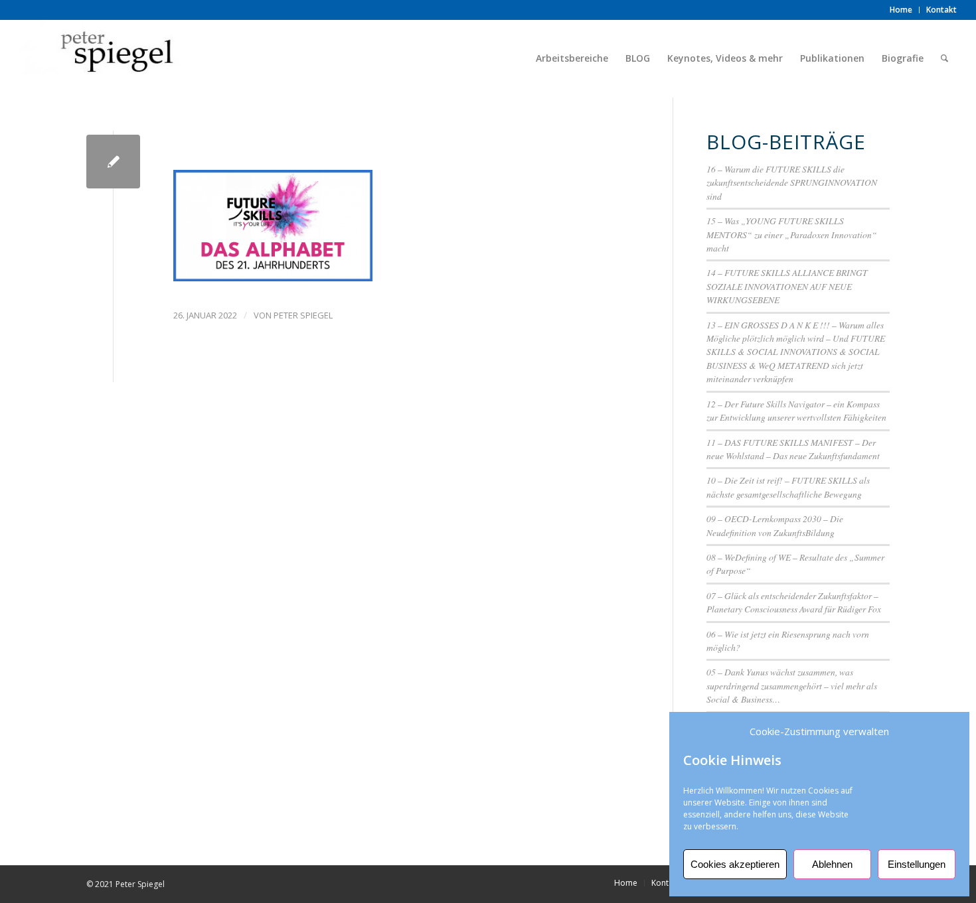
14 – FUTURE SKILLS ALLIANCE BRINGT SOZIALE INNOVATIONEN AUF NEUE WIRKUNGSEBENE (787, 286)
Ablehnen (832, 864)
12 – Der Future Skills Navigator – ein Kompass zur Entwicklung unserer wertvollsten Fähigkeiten (796, 410)
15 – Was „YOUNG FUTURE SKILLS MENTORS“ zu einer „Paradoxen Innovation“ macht (791, 234)
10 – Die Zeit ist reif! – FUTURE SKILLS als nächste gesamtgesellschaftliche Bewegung (788, 487)
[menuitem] (901, 10)
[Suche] (944, 58)
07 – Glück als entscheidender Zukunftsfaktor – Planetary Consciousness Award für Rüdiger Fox (793, 602)
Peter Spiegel (303, 315)
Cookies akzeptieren (735, 864)
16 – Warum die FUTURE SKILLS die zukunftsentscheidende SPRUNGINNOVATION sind (791, 182)
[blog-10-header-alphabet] (113, 161)
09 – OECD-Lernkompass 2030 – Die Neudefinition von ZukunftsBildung (774, 525)
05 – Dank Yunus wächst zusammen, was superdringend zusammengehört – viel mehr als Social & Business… (791, 685)
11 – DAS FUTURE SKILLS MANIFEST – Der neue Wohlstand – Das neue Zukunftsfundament (793, 449)
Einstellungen (916, 864)
